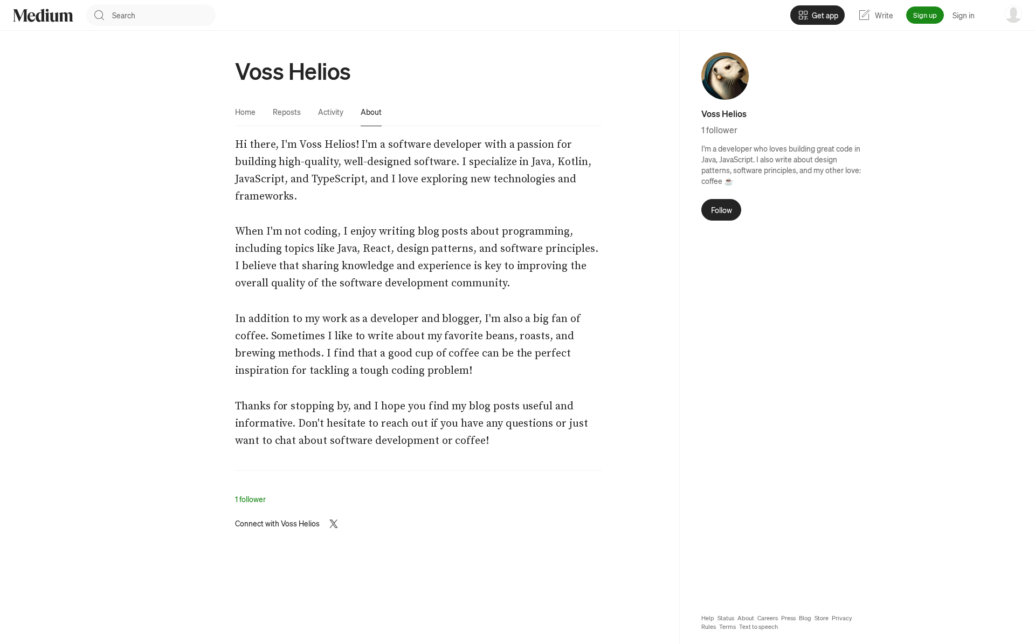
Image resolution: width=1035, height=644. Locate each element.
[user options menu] (1013, 14)
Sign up (925, 14)
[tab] (245, 111)
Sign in (964, 15)
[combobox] (164, 15)
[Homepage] (43, 15)
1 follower (250, 499)
